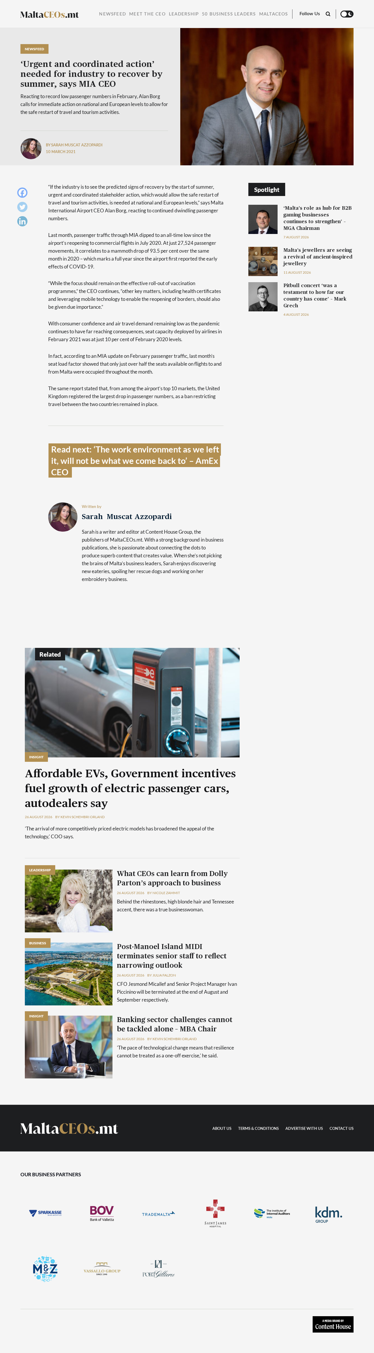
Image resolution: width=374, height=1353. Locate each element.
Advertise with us (304, 1129)
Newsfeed (112, 14)
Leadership (184, 14)
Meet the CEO (147, 14)
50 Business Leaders (229, 14)
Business (37, 943)
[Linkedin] (23, 222)
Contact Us (342, 1129)
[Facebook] (23, 194)
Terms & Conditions (258, 1129)
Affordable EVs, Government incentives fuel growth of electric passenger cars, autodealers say (130, 789)
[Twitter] (23, 208)
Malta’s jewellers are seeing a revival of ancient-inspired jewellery (317, 257)
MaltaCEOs (273, 14)
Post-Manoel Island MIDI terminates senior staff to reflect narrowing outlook (171, 956)
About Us (221, 1129)
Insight (36, 757)
